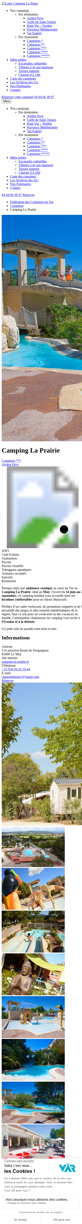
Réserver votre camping (17, 97)
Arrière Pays (10, 464)
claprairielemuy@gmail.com (20, 677)
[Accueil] (20, 3)
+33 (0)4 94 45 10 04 (16, 669)
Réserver (28, 195)
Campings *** (11, 460)
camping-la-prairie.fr (15, 661)
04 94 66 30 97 (44, 97)
